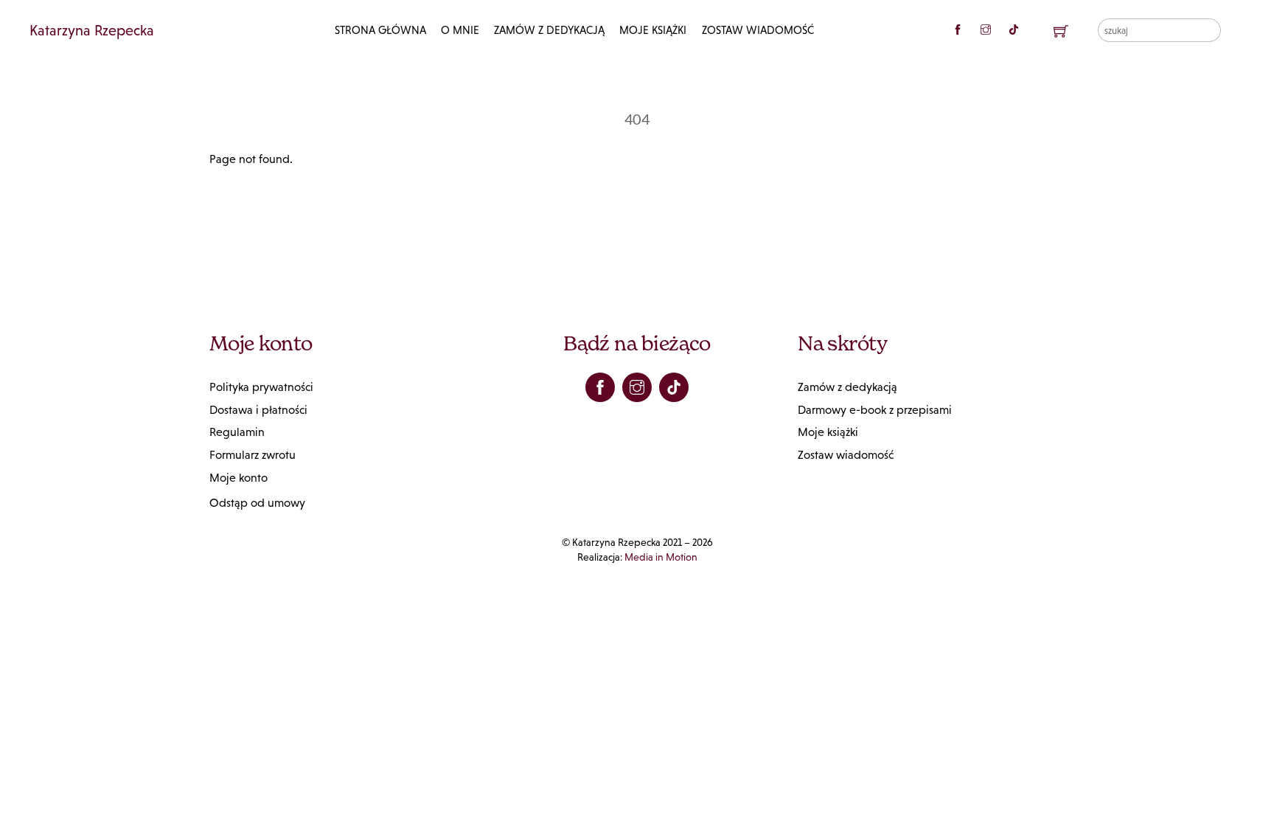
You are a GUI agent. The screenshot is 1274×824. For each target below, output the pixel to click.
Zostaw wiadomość (758, 30)
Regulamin (237, 432)
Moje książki (652, 30)
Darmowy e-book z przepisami (875, 410)
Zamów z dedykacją (549, 30)
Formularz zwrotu (252, 455)
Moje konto (238, 477)
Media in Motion (660, 557)
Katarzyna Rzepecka (91, 30)
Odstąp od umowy (257, 502)
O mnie (460, 30)
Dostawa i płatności (258, 410)
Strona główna (380, 30)
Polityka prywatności (261, 387)
